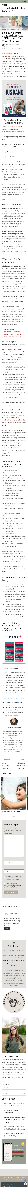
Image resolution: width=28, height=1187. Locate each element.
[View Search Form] (3, 1)
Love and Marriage (13, 48)
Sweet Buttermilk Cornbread (6, 764)
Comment (8, 834)
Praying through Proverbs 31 (15, 132)
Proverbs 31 (8, 56)
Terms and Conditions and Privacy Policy (12, 886)
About (20, 1179)
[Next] (26, 796)
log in (7, 963)
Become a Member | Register (18, 1177)
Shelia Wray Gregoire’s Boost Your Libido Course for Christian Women (13, 334)
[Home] (2, 27)
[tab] (10, 816)
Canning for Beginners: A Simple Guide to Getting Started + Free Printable (14, 1119)
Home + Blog (6, 1177)
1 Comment (22, 48)
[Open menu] (24, 8)
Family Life (4, 48)
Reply (6, 928)
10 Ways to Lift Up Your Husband (11, 811)
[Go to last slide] (2, 796)
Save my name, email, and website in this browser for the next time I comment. (14, 877)
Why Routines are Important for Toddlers (21, 764)
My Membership (14, 1179)
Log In (7, 1179)
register (8, 960)
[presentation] (13, 793)
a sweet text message (18, 478)
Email (7, 871)
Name (7, 863)
